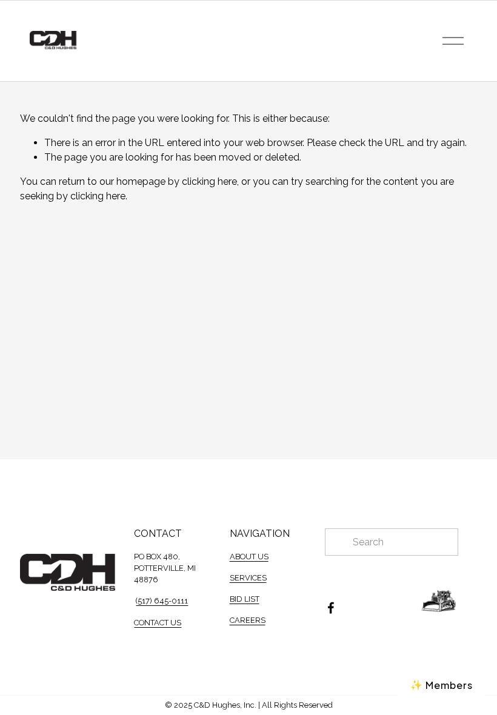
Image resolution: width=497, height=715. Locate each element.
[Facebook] (331, 608)
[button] (441, 685)
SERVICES (248, 577)
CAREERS (247, 620)
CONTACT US (157, 622)
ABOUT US (249, 556)
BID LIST (244, 599)
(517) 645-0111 (162, 600)
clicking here (209, 181)
